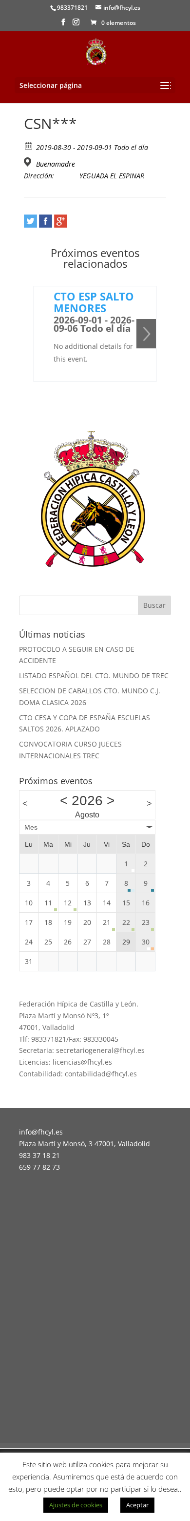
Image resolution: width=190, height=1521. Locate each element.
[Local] (29, 162)
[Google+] (60, 221)
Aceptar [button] (137, 1504)
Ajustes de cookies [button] (75, 1504)
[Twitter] (30, 221)
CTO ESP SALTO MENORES (94, 302)
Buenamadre (55, 164)
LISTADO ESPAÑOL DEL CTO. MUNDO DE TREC (94, 675)
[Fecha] (29, 145)
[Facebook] (45, 221)
